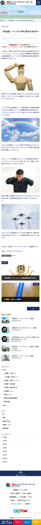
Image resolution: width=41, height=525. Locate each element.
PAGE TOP (38, 507)
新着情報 (15, 490)
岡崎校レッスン (8, 394)
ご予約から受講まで (15, 493)
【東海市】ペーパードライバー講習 (22, 356)
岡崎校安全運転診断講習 (10, 398)
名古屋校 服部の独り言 (10, 387)
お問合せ (12, 500)
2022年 (5, 451)
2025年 (5, 441)
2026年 (5, 437)
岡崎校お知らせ (7, 421)
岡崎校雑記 (7, 401)
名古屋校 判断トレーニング (12, 380)
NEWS (4, 405)
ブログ (30, 497)
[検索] (33, 308)
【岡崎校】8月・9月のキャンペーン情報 (23, 328)
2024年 (5, 444)
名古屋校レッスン (9, 391)
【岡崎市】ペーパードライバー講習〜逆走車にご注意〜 (25, 348)
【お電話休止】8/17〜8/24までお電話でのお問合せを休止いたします (25, 338)
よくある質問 (22, 497)
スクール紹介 (24, 490)
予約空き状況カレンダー (24, 500)
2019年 (5, 462)
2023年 (5, 448)
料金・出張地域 (27, 493)
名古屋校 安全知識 (9, 384)
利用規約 (27, 504)
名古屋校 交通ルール (10, 373)
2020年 (5, 458)
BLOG (14, 255)
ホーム (2, 20)
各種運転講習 (12, 497)
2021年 (5, 455)
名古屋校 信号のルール (11, 377)
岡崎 (4, 417)
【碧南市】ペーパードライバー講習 (22, 318)
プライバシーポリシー (17, 504)
